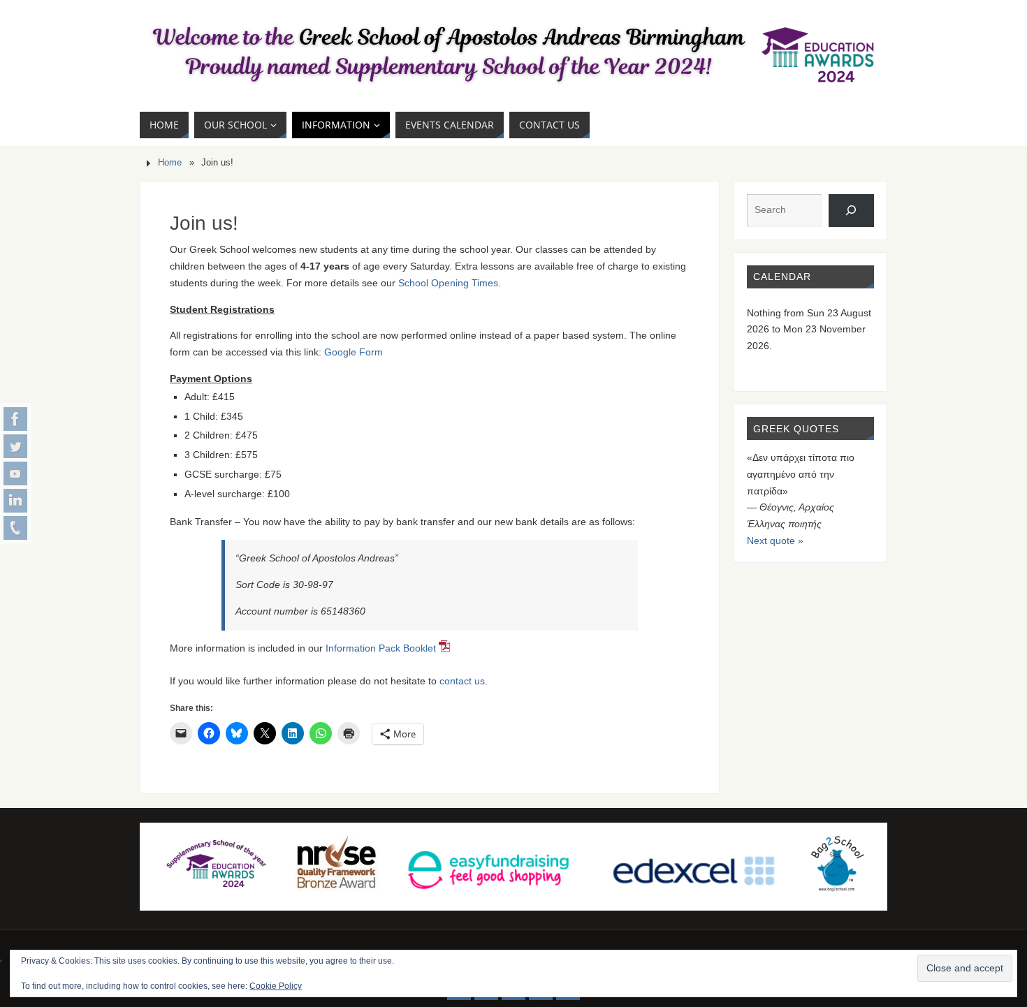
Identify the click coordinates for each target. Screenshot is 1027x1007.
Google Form (353, 352)
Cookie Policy (275, 986)
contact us (462, 680)
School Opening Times (448, 282)
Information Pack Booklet (382, 648)
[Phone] (15, 528)
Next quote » (775, 540)
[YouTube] (15, 473)
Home (170, 163)
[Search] (851, 210)
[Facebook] (15, 419)
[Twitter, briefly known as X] (15, 446)
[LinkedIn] (15, 501)
